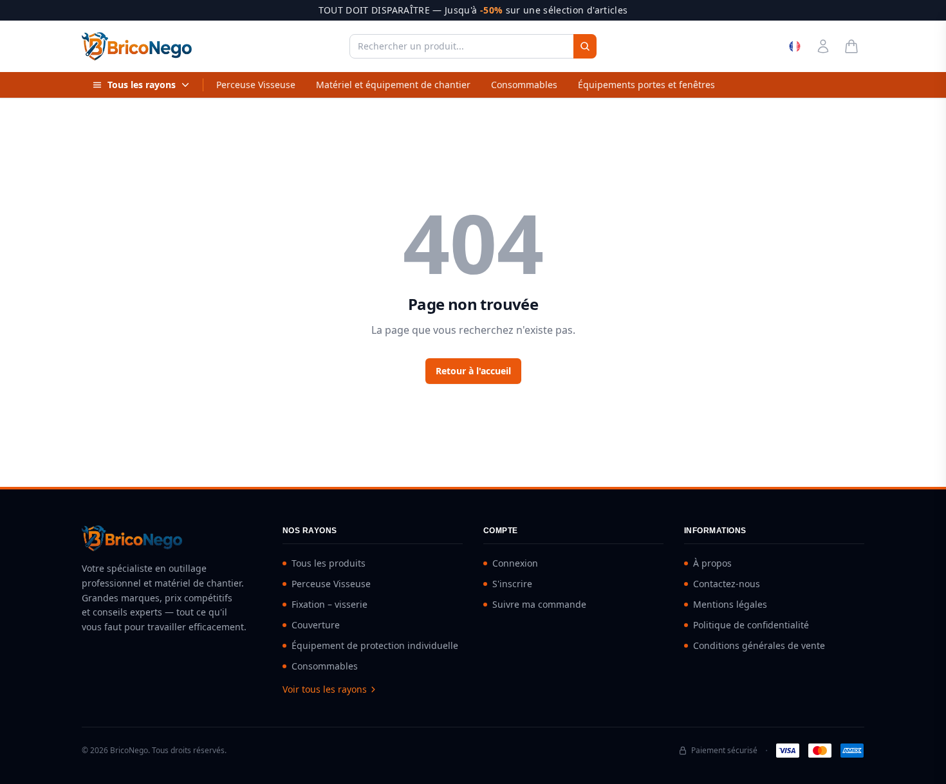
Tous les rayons (141, 84)
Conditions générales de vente (759, 645)
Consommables (524, 84)
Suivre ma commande (539, 604)
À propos (712, 563)
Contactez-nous (726, 584)
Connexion (515, 563)
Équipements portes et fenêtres (646, 84)
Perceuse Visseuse (255, 84)
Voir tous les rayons (325, 689)
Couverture (316, 625)
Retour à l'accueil (473, 371)
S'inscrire (512, 584)
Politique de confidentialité (751, 625)
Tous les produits (329, 563)
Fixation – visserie (329, 604)
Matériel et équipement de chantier (393, 84)
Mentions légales (730, 604)
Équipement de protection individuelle (375, 645)
